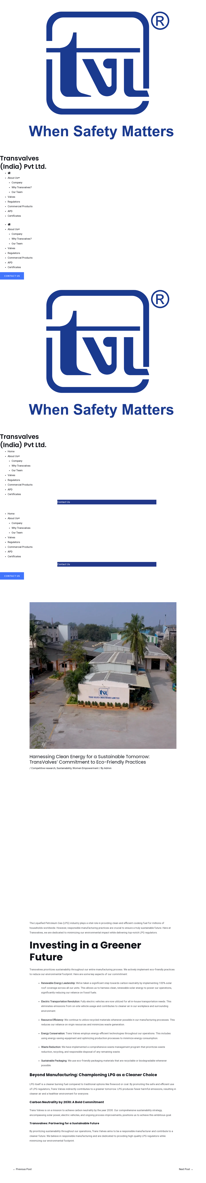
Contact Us (63, 501)
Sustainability (64, 768)
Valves (11, 196)
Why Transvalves (21, 465)
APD (10, 211)
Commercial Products (20, 206)
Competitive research (43, 768)
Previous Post (22, 1169)
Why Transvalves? (22, 187)
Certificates (14, 215)
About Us (13, 456)
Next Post (186, 1169)
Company (17, 182)
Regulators (14, 201)
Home (11, 451)
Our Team (17, 191)
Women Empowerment (85, 768)
